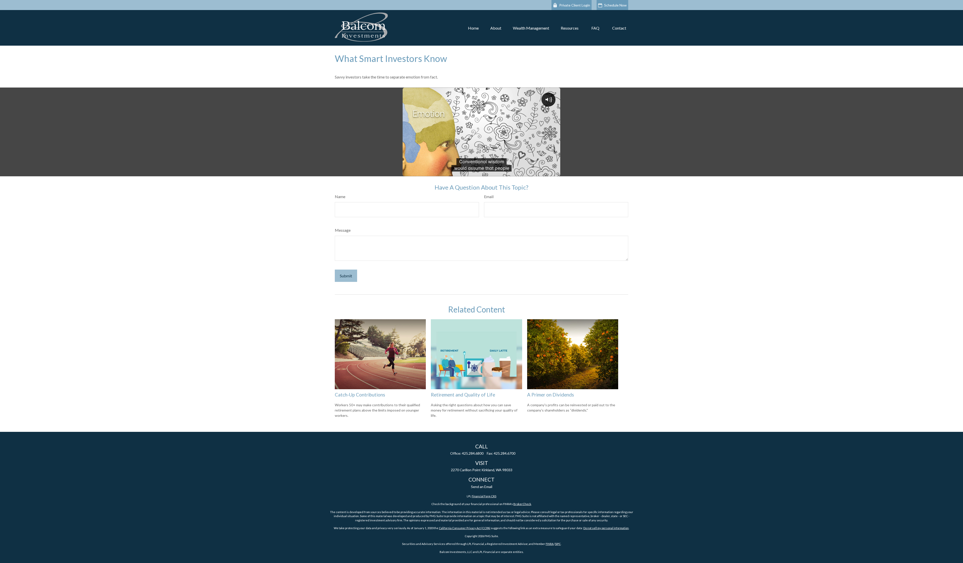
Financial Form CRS (484, 496)
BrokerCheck (522, 504)
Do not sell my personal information (606, 528)
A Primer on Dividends (550, 394)
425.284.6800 (473, 453)
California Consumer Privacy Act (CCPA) (464, 528)
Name (340, 196)
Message (343, 230)
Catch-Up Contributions (360, 394)
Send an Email (481, 487)
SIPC (558, 543)
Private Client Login (574, 5)
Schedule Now (615, 5)
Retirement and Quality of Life (463, 394)
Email (489, 196)
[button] (473, 28)
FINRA (550, 543)
